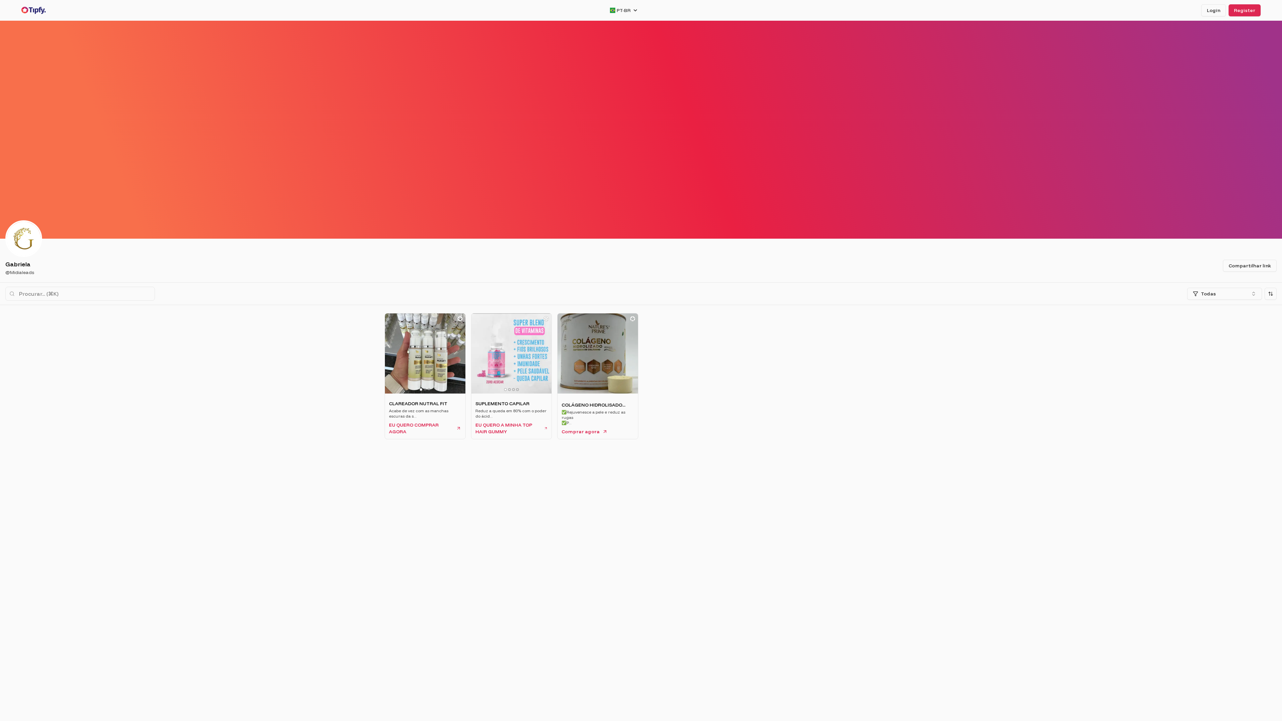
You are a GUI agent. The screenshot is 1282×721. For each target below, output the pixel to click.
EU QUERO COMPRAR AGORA (414, 428)
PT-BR (624, 10)
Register (1244, 10)
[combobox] (1224, 294)
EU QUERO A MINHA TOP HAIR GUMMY (503, 428)
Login (1213, 10)
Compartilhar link (1250, 266)
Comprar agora (581, 432)
